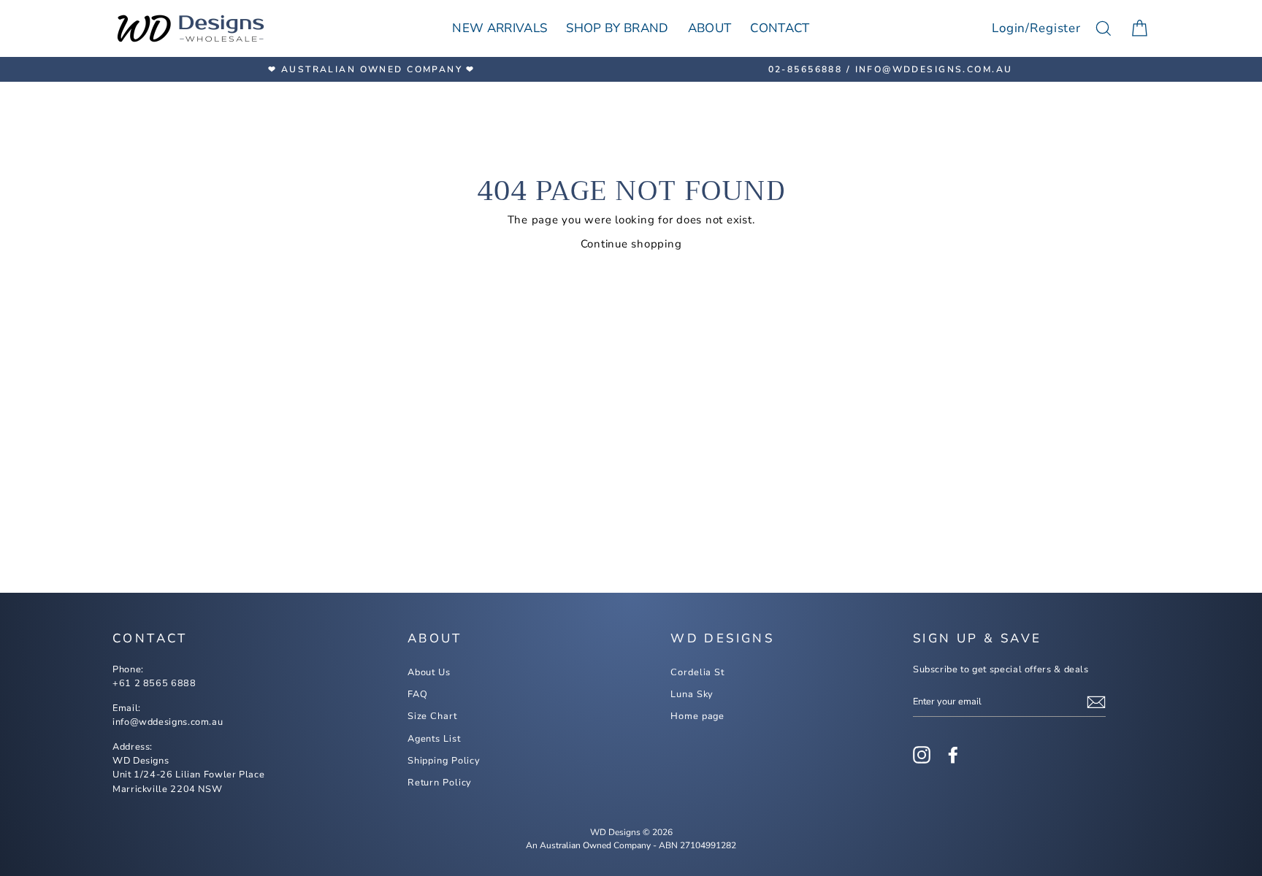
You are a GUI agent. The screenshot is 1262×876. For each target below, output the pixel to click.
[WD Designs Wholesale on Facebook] (953, 755)
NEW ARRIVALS (499, 28)
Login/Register (1036, 28)
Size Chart (432, 716)
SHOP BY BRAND (617, 28)
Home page (697, 716)
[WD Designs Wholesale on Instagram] (921, 755)
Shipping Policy (444, 760)
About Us (429, 672)
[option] (371, 69)
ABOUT (710, 28)
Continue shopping (631, 244)
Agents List (434, 738)
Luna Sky (692, 694)
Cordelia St (697, 672)
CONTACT (779, 28)
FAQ (418, 694)
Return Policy (440, 782)
